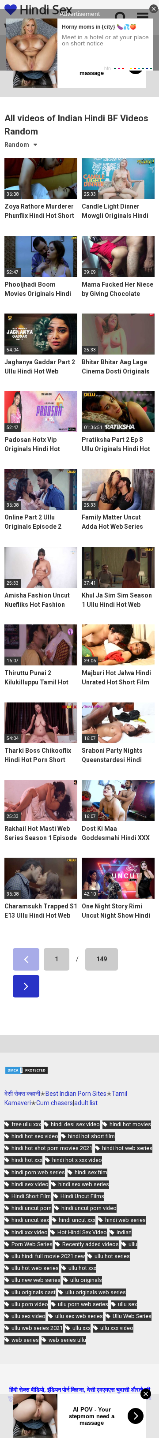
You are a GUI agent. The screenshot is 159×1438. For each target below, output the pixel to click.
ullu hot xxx (82, 1268)
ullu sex (127, 1304)
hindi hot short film (91, 1136)
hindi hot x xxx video (77, 1160)
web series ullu (67, 1340)
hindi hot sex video (34, 1136)
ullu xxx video (116, 1328)
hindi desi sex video (75, 1124)
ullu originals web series (95, 1292)
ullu (133, 1244)
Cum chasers (54, 1102)
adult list (86, 1102)
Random (16, 144)
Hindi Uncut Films (82, 1196)
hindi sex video (30, 1184)
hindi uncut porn (31, 1208)
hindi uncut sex (30, 1220)
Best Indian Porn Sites (75, 1093)
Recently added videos (90, 1244)
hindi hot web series (127, 1148)
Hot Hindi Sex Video (82, 1232)
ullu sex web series (79, 1316)
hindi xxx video (29, 1232)
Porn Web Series (32, 1244)
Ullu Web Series (132, 1316)
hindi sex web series (83, 1184)
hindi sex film (91, 1172)
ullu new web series (36, 1280)
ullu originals (86, 1280)
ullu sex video (28, 1316)
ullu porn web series (83, 1304)
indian (124, 1232)
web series (25, 1340)
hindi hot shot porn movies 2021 (51, 1148)
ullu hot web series (35, 1268)
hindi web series (125, 1220)
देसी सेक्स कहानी (22, 1093)
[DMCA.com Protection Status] (26, 1072)
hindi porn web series (38, 1172)
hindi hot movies (130, 1124)
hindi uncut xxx (77, 1220)
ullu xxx (81, 1328)
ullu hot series (112, 1256)
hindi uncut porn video (89, 1208)
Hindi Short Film (31, 1196)
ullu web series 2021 (37, 1328)
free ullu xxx (26, 1124)
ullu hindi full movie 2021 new (48, 1256)
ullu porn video (29, 1304)
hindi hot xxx (26, 1160)
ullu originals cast (33, 1292)
